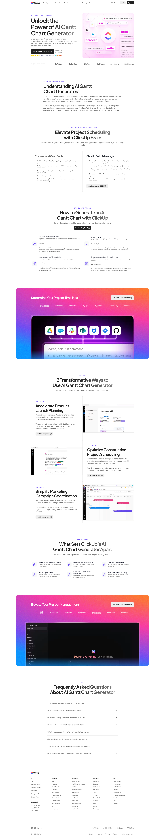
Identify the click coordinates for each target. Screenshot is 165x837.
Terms (115, 834)
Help (114, 778)
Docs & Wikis (56, 787)
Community (117, 792)
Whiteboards (56, 803)
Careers (95, 784)
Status (91, 834)
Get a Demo (117, 787)
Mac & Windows (36, 808)
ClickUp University (119, 795)
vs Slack (75, 795)
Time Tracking (56, 795)
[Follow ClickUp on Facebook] (35, 828)
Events (95, 792)
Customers (96, 787)
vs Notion (75, 806)
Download (34, 802)
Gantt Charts (56, 798)
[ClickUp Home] (35, 2)
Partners (95, 795)
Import (116, 789)
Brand (95, 806)
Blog (115, 800)
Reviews (95, 800)
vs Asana (75, 787)
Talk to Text (34, 797)
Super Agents (35, 784)
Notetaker (34, 790)
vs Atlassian (76, 781)
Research (116, 803)
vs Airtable (75, 809)
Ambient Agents (36, 787)
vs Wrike (75, 800)
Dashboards (55, 792)
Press (95, 803)
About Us (96, 781)
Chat (53, 781)
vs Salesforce (76, 803)
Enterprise (92, 3)
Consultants (97, 798)
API (53, 806)
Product (54, 778)
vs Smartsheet (76, 798)
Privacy (107, 834)
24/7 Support (118, 781)
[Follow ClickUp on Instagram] (38, 828)
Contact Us (117, 784)
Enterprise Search (36, 794)
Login (123, 3)
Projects (54, 784)
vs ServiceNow (77, 789)
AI (31, 778)
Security (99, 834)
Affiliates (96, 789)
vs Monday (75, 792)
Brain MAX (34, 810)
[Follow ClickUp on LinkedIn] (32, 828)
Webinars (117, 798)
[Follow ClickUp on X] (41, 828)
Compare (75, 778)
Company (96, 778)
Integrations (55, 809)
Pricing (84, 3)
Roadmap (96, 809)
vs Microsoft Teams (78, 784)
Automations (56, 800)
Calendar (54, 789)
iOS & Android (35, 805)
